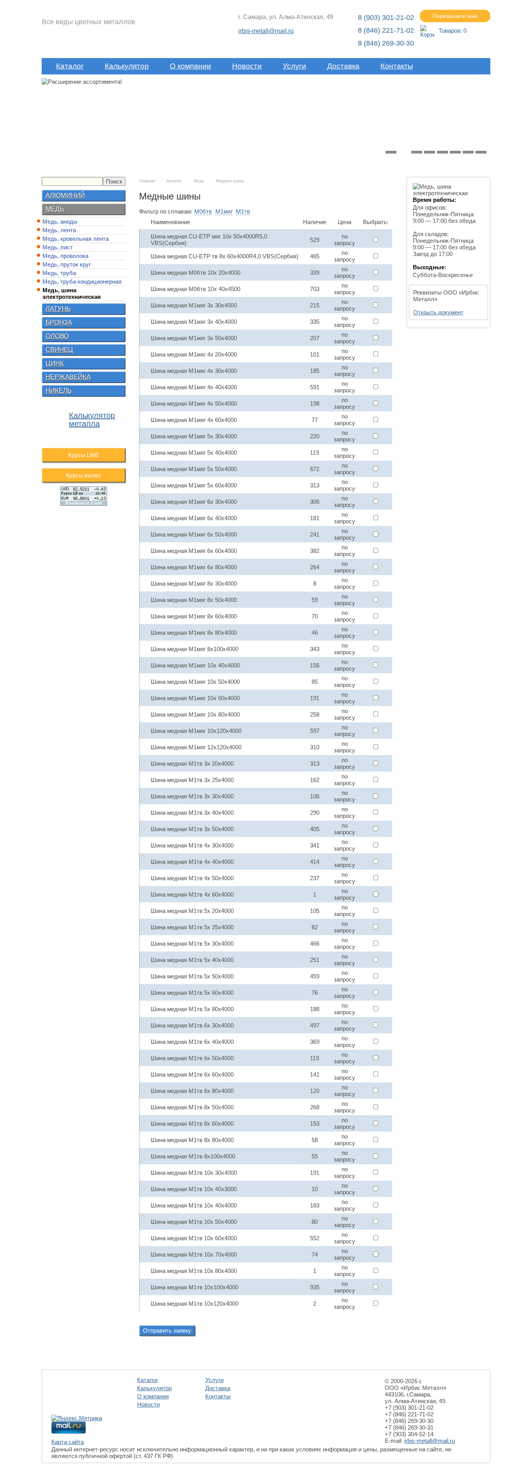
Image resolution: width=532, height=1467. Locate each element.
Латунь (58, 308)
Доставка (343, 66)
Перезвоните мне (455, 16)
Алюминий (65, 195)
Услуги (294, 66)
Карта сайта (67, 1442)
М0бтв (203, 211)
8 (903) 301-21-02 (386, 17)
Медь (55, 209)
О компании (190, 66)
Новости (247, 66)
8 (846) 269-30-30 (386, 43)
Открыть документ (438, 312)
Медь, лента (59, 230)
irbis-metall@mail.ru (266, 31)
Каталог (70, 66)
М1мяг (224, 211)
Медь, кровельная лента (75, 238)
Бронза (59, 322)
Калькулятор (127, 66)
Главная (147, 180)
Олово (57, 336)
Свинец (59, 349)
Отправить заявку (167, 1330)
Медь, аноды (60, 221)
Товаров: (453, 30)
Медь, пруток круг (66, 264)
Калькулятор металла (92, 419)
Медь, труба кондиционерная (82, 281)
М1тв (243, 211)
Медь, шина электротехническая (71, 293)
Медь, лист (57, 247)
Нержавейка (68, 377)
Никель (59, 390)
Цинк (55, 363)
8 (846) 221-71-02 (386, 30)
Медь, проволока (65, 255)
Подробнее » (154, 127)
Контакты (397, 66)
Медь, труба (59, 273)
